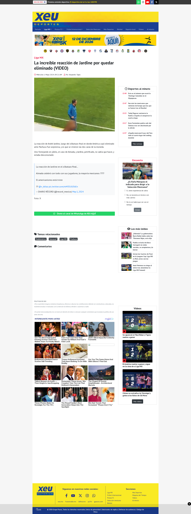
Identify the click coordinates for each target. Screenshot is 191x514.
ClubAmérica (41, 239)
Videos (141, 29)
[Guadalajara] (72, 51)
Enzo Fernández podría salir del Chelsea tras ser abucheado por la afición (139, 125)
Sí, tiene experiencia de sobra (137, 190)
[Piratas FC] (145, 51)
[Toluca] (139, 51)
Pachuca (73, 239)
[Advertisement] (74, 276)
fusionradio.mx (70, 501)
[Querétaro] (111, 51)
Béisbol (119, 29)
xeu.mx (60, 501)
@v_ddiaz (43, 186)
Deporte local (130, 29)
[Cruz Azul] (61, 51)
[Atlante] (50, 51)
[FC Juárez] (67, 51)
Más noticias (137, 144)
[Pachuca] (95, 51)
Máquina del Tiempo (139, 495)
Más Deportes (109, 29)
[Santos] (122, 51)
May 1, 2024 (78, 191)
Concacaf (53, 239)
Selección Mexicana (93, 29)
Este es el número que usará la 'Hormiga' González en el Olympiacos (139, 95)
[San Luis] (117, 51)
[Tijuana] (133, 51)
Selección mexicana (114, 500)
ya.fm (90, 501)
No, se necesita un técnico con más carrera (137, 196)
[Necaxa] (89, 51)
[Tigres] (128, 51)
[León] (78, 51)
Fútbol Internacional (74, 29)
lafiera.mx (82, 501)
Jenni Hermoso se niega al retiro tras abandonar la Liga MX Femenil (142, 267)
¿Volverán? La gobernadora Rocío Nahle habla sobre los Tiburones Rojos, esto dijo (143, 236)
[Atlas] (56, 51)
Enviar (137, 210)
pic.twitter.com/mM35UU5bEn (63, 186)
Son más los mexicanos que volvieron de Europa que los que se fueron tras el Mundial (139, 105)
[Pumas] (106, 51)
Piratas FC (58, 29)
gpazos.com (98, 501)
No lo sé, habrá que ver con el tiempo (137, 203)
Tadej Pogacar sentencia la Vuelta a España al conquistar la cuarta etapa (140, 115)
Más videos (137, 401)
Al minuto (150, 29)
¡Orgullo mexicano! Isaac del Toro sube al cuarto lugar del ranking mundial (140, 135)
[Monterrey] (84, 51)
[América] (45, 51)
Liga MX (47, 29)
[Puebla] (100, 51)
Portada (38, 29)
